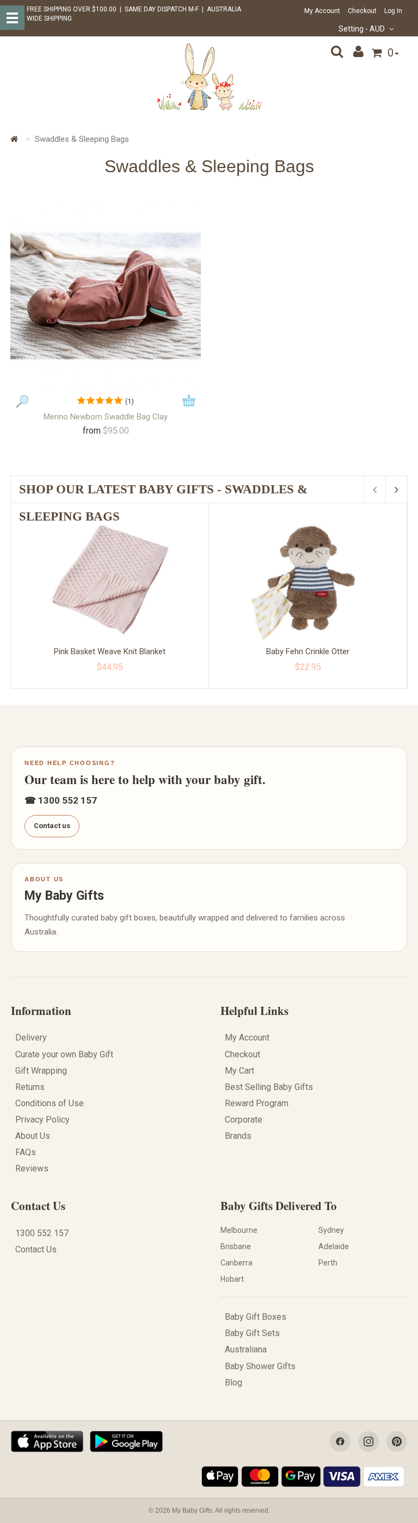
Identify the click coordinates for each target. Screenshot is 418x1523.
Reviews (31, 1168)
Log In (393, 11)
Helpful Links (254, 1010)
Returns (30, 1087)
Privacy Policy (42, 1119)
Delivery (31, 1037)
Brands (238, 1136)
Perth (327, 1262)
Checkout (362, 11)
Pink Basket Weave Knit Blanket (109, 651)
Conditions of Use (49, 1103)
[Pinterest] (396, 1441)
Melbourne (238, 1230)
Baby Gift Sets (252, 1333)
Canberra (236, 1262)
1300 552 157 (42, 1233)
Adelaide (333, 1246)
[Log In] (359, 51)
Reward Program (256, 1103)
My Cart (239, 1071)
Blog (233, 1382)
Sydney (331, 1230)
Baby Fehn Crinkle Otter (307, 651)
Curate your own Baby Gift (64, 1054)
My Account (322, 11)
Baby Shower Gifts (260, 1366)
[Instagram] (368, 1441)
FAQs (25, 1152)
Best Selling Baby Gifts (269, 1087)
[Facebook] (340, 1441)
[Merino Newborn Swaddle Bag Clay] (105, 296)
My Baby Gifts (64, 895)
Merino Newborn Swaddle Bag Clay (106, 417)
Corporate (243, 1119)
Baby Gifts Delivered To (278, 1206)
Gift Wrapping (41, 1071)
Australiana (246, 1349)
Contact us (52, 826)
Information (41, 1010)
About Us (32, 1136)
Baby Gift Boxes (255, 1317)
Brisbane (235, 1246)
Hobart (232, 1279)
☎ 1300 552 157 (60, 800)
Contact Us (38, 1206)
